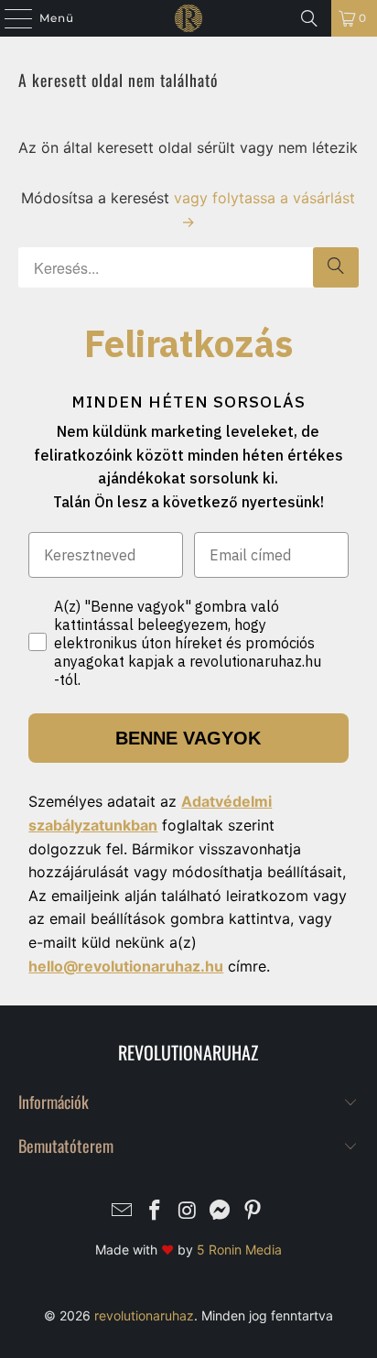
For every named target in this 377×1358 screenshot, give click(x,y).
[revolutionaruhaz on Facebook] (154, 1212)
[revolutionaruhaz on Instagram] (187, 1212)
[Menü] (9, 18)
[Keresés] (309, 18)
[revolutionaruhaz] (188, 18)
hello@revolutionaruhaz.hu (125, 966)
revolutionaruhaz (144, 1315)
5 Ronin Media (239, 1249)
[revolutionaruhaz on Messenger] (220, 1212)
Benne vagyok (188, 738)
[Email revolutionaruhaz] (122, 1212)
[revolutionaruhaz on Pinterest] (253, 1212)
